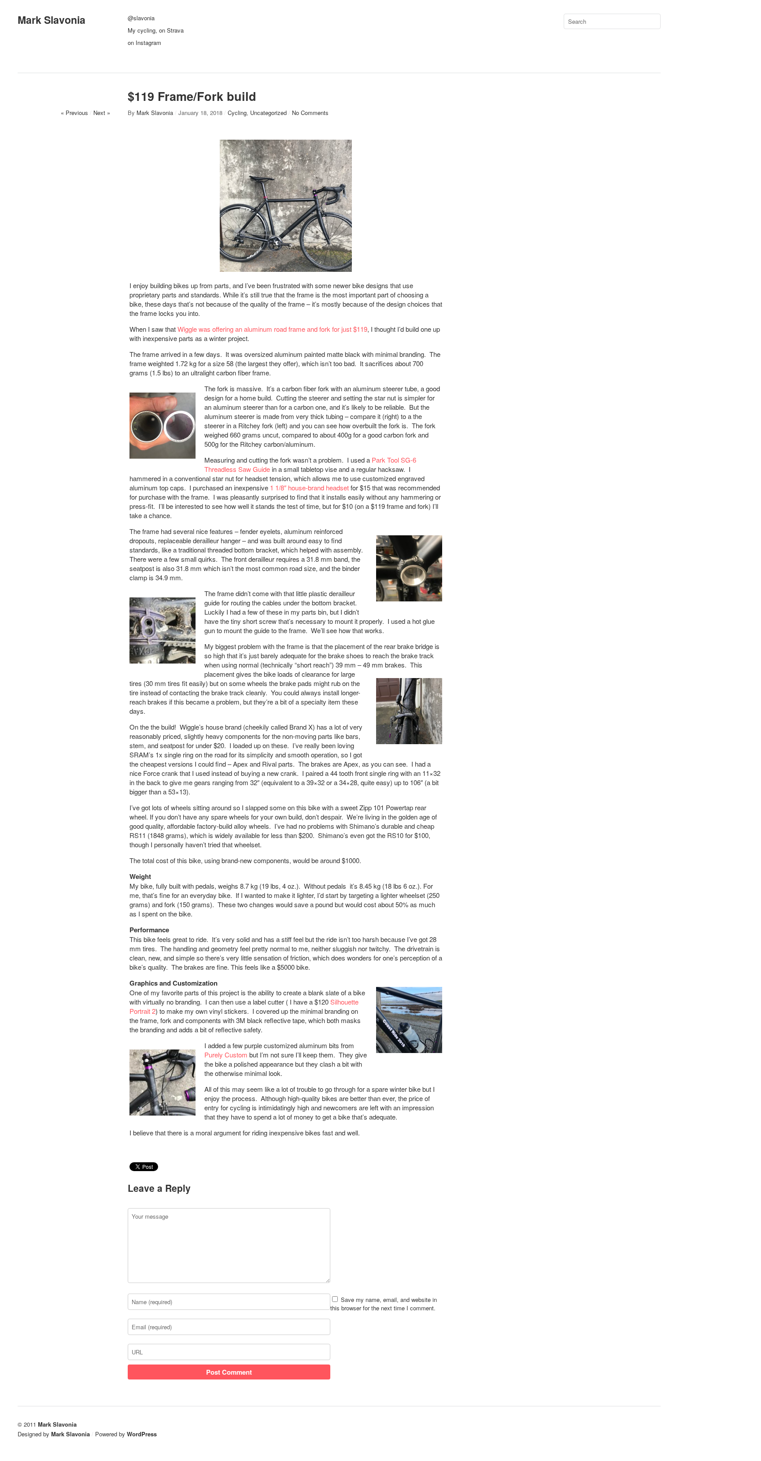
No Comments (310, 112)
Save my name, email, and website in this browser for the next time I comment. (383, 1303)
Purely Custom (226, 1054)
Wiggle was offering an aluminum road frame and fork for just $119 (272, 329)
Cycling (237, 112)
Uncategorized (268, 112)
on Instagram (144, 42)
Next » (101, 112)
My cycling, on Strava (156, 30)
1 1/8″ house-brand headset (309, 487)
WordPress (142, 1434)
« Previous (74, 112)
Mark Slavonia (51, 19)
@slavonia (141, 18)
